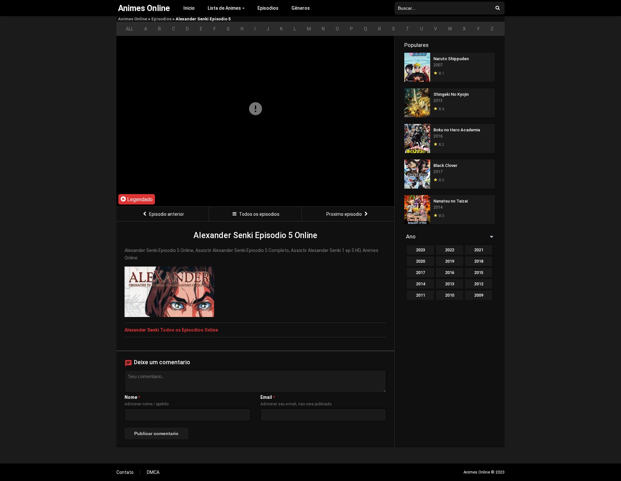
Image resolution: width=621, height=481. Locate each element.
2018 (478, 261)
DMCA (153, 472)
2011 (420, 295)
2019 (449, 261)
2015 (478, 272)
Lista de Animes (224, 8)
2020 (420, 261)
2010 (449, 295)
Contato (125, 472)
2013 (449, 283)
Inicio (189, 8)
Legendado (139, 199)
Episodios (267, 8)
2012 (478, 283)
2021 (478, 249)
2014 (420, 283)
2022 (449, 249)
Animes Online (132, 18)
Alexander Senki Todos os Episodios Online (171, 330)
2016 (449, 272)
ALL (129, 28)
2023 (420, 249)
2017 (420, 272)
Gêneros (300, 8)
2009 (478, 295)
